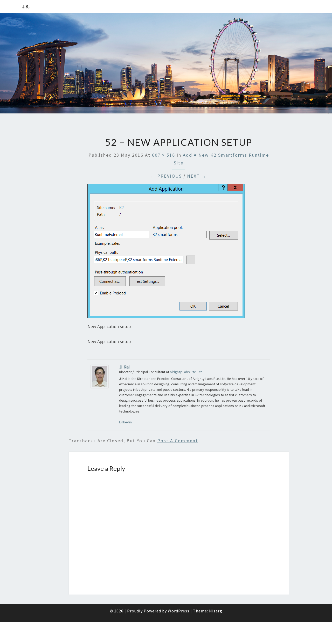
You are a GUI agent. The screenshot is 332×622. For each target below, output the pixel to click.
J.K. (26, 6)
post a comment (177, 441)
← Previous (166, 176)
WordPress (178, 610)
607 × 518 (163, 155)
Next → (197, 176)
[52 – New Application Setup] (166, 253)
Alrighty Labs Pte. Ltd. (186, 372)
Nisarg (215, 610)
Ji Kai (124, 367)
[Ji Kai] (100, 378)
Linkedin (125, 422)
